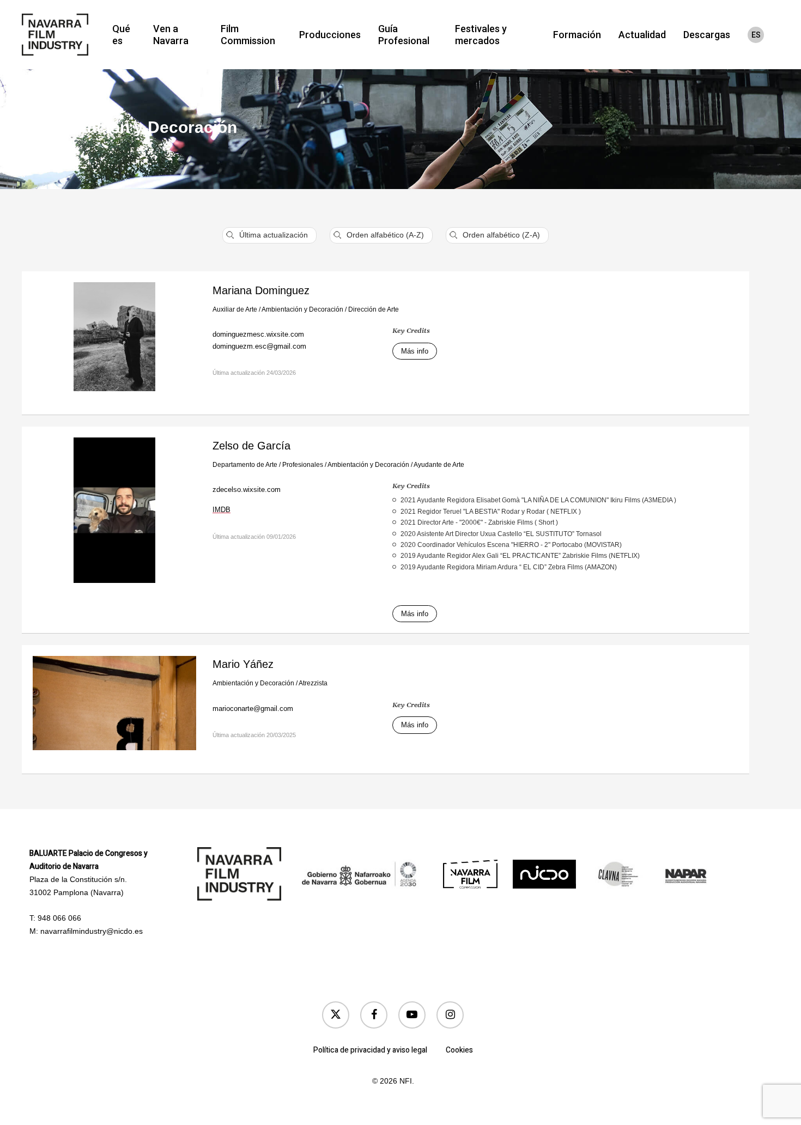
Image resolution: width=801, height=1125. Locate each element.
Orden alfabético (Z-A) (501, 234)
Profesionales (302, 465)
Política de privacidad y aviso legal (370, 1050)
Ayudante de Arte (439, 465)
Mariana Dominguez (261, 290)
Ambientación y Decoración (302, 309)
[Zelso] (114, 516)
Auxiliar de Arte (235, 309)
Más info (414, 351)
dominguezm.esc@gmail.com (259, 346)
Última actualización (273, 234)
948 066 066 (59, 918)
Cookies (459, 1050)
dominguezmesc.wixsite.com (258, 334)
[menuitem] (756, 35)
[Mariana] (114, 343)
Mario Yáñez (243, 664)
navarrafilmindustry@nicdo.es (91, 931)
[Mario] (114, 709)
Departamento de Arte (245, 465)
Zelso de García (251, 446)
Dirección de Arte (373, 309)
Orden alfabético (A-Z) (385, 234)
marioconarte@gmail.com (253, 708)
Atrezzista (313, 683)
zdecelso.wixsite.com (247, 489)
